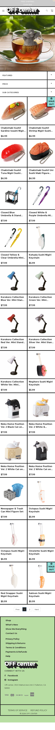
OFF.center (31, 713)
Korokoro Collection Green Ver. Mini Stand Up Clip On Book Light (40, 298)
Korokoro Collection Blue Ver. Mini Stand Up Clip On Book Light (12, 298)
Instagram (12, 680)
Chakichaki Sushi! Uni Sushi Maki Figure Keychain (41, 172)
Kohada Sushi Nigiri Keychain (40, 256)
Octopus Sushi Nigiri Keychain (40, 510)
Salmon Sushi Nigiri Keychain (40, 594)
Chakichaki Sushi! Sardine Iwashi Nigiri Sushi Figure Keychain (13, 129)
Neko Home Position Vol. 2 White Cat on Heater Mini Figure (40, 468)
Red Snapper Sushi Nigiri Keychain (12, 594)
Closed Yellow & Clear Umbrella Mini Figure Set (12, 256)
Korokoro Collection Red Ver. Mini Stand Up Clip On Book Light (12, 341)
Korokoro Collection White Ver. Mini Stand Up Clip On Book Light (12, 383)
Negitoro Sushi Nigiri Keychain (41, 383)
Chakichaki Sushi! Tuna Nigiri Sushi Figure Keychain (11, 172)
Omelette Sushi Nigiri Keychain (41, 552)
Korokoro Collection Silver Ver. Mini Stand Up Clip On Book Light (41, 341)
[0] (52, 10)
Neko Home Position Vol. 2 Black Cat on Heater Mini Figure (12, 425)
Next (37, 609)
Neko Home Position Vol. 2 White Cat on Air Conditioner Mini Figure (12, 468)
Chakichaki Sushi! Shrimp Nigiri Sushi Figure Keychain (40, 129)
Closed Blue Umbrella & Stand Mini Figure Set (11, 214)
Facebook (12, 675)
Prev (18, 609)
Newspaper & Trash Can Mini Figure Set (12, 510)
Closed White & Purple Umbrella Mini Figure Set (41, 214)
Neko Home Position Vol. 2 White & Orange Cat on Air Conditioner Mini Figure (40, 425)
